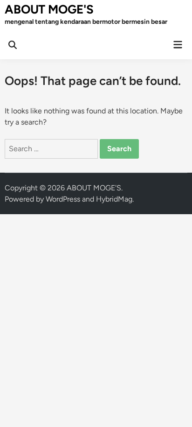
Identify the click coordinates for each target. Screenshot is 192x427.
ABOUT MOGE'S (49, 9)
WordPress (63, 199)
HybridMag (114, 199)
